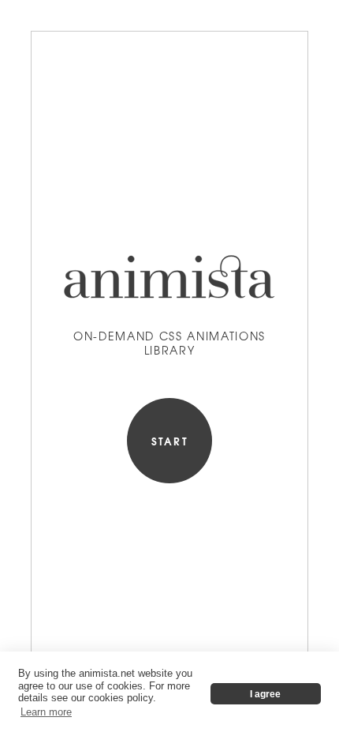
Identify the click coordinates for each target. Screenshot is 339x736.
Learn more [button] (46, 712)
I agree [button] (265, 694)
